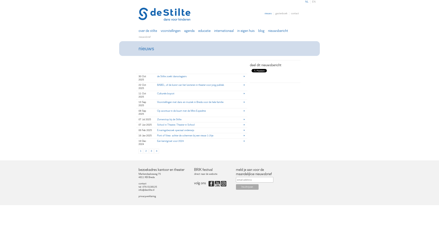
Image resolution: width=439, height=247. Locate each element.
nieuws (268, 13)
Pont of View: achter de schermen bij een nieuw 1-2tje (185, 135)
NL (307, 1)
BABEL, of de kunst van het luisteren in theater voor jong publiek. (190, 85)
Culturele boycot (166, 93)
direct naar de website (205, 174)
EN (314, 1)
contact (295, 13)
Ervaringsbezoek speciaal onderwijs (175, 130)
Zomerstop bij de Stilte (169, 119)
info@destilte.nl (146, 190)
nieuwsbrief (145, 37)
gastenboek (281, 13)
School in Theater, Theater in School (176, 124)
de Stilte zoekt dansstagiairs (172, 76)
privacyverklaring (147, 196)
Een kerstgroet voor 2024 (170, 141)
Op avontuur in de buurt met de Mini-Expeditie (181, 111)
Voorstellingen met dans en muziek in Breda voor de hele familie (190, 102)
